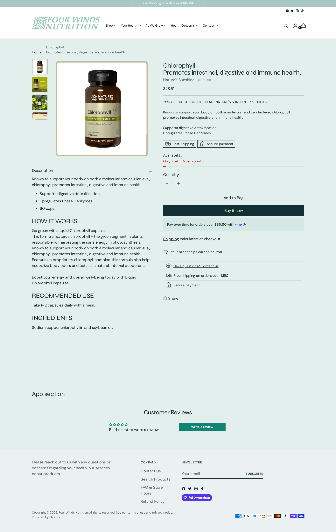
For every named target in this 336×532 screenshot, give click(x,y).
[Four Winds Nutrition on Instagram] (297, 11)
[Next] (204, 3)
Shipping (171, 238)
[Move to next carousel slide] (301, 369)
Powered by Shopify (46, 517)
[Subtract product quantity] (178, 183)
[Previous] (131, 3)
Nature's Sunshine (178, 79)
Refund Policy (153, 501)
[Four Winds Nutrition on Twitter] (292, 11)
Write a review (202, 427)
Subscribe (254, 474)
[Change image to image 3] (39, 102)
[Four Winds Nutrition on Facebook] (287, 11)
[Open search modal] (286, 26)
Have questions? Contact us (196, 266)
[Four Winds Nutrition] (66, 26)
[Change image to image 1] (39, 66)
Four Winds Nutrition (73, 513)
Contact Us (151, 471)
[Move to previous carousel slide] (292, 369)
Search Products (155, 479)
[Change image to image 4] (39, 115)
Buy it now (233, 210)
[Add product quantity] (166, 183)
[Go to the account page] (294, 26)
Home (36, 52)
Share (173, 298)
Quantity (171, 174)
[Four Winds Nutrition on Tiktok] (302, 11)
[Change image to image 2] (39, 84)
